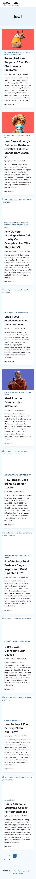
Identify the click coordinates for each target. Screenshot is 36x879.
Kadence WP (18, 873)
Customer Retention (11, 474)
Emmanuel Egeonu (11, 251)
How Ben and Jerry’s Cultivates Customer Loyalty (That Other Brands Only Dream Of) (17, 149)
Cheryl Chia (9, 328)
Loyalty (21, 52)
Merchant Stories (25, 392)
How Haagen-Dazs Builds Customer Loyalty (16, 483)
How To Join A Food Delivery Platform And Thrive (16, 728)
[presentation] (18, 39)
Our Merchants (23, 226)
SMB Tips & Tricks (22, 312)
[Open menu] (32, 3)
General (7, 312)
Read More (9, 104)
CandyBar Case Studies (12, 222)
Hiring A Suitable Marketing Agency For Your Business (16, 807)
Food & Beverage (10, 135)
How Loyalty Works (11, 52)
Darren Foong (10, 658)
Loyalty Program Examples (13, 476)
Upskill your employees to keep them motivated (16, 320)
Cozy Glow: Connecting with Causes (14, 650)
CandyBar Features (11, 392)
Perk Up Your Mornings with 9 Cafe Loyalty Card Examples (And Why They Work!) (17, 239)
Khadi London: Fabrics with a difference (13, 402)
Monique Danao (11, 74)
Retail (20, 54)
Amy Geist (9, 161)
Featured (7, 720)
